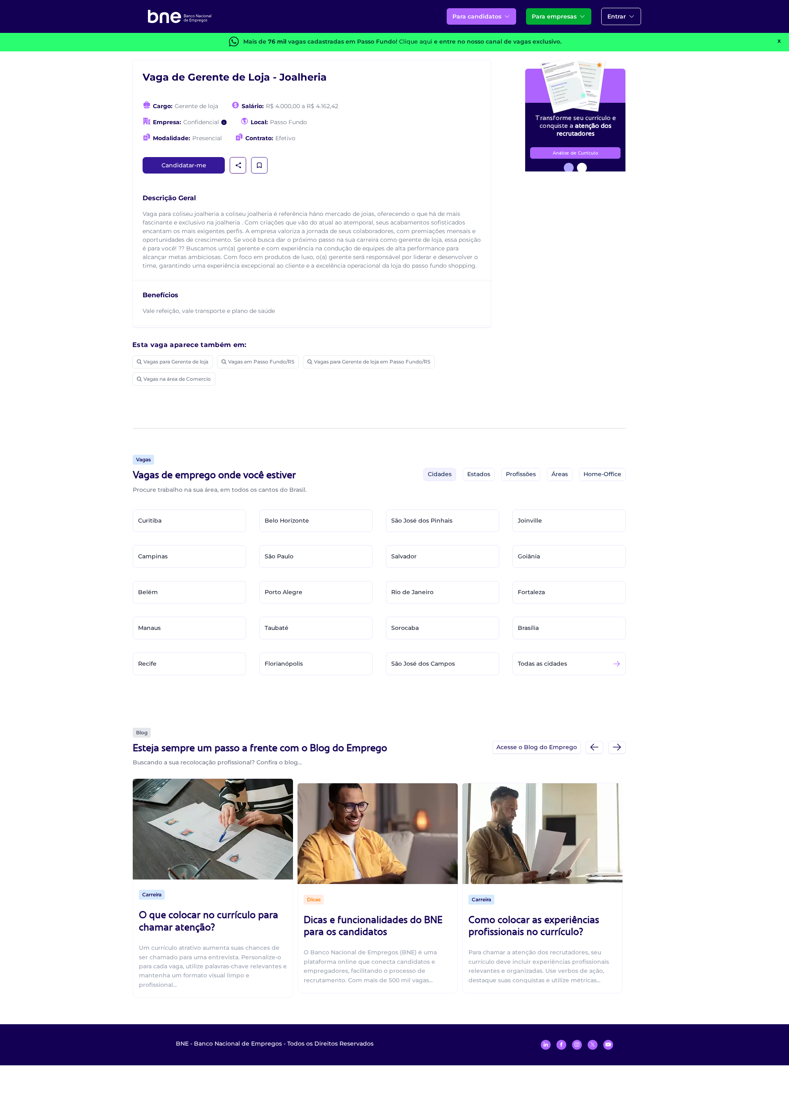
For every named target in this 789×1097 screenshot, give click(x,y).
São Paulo (279, 556)
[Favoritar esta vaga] (259, 165)
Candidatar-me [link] (183, 165)
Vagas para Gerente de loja (175, 362)
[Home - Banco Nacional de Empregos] (179, 16)
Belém (148, 592)
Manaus (149, 628)
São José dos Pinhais (421, 520)
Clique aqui (415, 41)
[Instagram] (577, 1045)
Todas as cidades (542, 663)
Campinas (153, 556)
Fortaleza (531, 592)
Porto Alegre (283, 592)
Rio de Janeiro (412, 592)
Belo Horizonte (287, 520)
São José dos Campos (423, 663)
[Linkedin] (546, 1045)
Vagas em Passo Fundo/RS (261, 362)
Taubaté (276, 628)
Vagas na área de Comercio (177, 379)
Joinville (530, 520)
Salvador (404, 556)
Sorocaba (405, 628)
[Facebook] (561, 1045)
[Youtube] (608, 1045)
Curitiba (149, 520)
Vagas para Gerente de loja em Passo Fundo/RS (372, 362)
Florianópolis (284, 663)
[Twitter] (593, 1045)
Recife (147, 663)
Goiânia (529, 556)
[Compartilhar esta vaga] (238, 165)
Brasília (528, 628)
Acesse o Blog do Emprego (536, 747)
